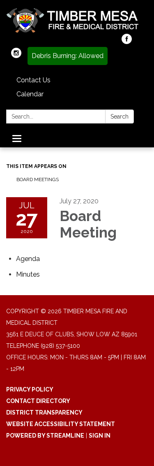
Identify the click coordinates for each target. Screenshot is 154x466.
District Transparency (44, 412)
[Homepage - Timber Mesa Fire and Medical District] (77, 21)
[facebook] (127, 42)
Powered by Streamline (45, 435)
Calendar (30, 94)
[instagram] (16, 56)
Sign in (99, 435)
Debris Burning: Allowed (67, 56)
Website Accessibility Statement (60, 424)
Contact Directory (38, 401)
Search (119, 116)
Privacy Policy (29, 389)
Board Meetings (37, 179)
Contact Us (33, 80)
